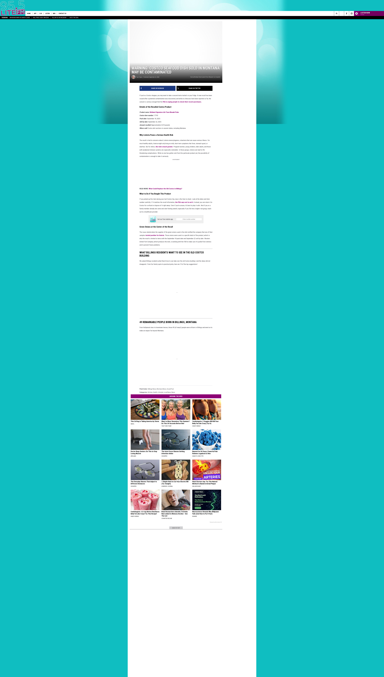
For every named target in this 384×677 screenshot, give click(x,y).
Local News (167, 392)
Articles (150, 392)
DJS (41, 13)
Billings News (152, 389)
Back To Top (176, 528)
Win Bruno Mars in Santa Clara (20, 17)
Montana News (161, 389)
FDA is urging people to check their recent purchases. (182, 102)
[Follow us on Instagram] (351, 13)
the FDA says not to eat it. (184, 202)
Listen (47, 13)
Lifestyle (160, 392)
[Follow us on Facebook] (346, 13)
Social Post (170, 389)
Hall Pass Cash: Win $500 (41, 17)
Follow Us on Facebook (59, 17)
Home (29, 13)
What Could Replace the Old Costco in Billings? (165, 189)
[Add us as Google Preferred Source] (341, 13)
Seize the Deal (74, 17)
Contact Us (62, 13)
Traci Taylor (139, 77)
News (173, 392)
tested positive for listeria (155, 235)
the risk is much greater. (165, 147)
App (35, 13)
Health (155, 392)
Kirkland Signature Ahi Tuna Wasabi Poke (164, 112)
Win (54, 13)
